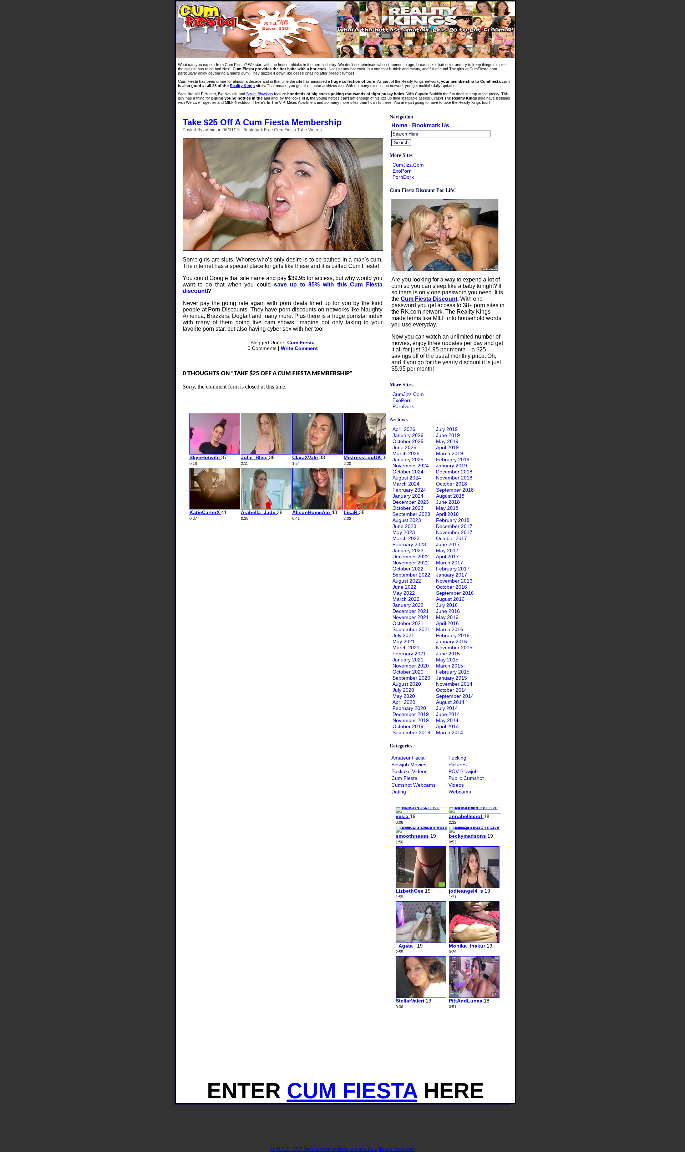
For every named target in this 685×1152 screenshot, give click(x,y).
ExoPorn (402, 171)
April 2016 (447, 623)
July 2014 (447, 708)
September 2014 (455, 696)
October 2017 (451, 538)
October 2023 (407, 508)
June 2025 (404, 447)
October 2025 (407, 441)
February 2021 (409, 653)
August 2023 (406, 520)
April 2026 (403, 429)
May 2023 (403, 532)
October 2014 (451, 690)
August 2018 (450, 496)
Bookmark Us (430, 125)
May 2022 (403, 593)
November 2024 (410, 465)
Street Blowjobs (259, 94)
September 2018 (455, 490)
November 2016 (454, 581)
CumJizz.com (408, 165)
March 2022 (406, 599)
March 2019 (449, 453)
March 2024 (406, 484)
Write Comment (299, 348)
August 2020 (406, 684)
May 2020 (403, 696)
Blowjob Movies (408, 764)
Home (399, 125)
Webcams (459, 792)
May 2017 (447, 550)
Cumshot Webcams (413, 785)
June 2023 (404, 526)
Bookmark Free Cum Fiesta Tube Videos (282, 129)
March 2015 (449, 666)
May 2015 (447, 660)
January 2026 (407, 435)
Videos (456, 785)
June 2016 (448, 611)
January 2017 (451, 575)
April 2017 (447, 556)
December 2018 (454, 471)
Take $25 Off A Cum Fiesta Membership (262, 122)
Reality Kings (242, 85)
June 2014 (448, 714)
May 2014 (447, 720)
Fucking (457, 758)
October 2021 (407, 623)
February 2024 (409, 490)
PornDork (403, 177)
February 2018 (453, 520)
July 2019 (447, 429)
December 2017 (454, 526)
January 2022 (407, 605)
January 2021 (407, 660)
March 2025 (406, 453)
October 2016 (451, 587)
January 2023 (407, 550)
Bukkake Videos (409, 771)
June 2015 (448, 653)
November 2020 (410, 666)
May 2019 (447, 441)
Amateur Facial (408, 758)
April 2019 (447, 447)
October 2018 (451, 484)
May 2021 (403, 641)
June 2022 (404, 587)
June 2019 (448, 435)
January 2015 (451, 678)
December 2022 (410, 556)
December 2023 (410, 502)
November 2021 (410, 617)
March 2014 (449, 732)
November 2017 (454, 532)
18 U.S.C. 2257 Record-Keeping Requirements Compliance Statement (342, 1149)
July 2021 (403, 635)
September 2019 (411, 732)
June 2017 (448, 544)
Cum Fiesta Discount (429, 299)
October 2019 (407, 726)
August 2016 (450, 599)
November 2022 (410, 562)
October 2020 (407, 672)
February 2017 (453, 569)
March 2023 (406, 538)
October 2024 (407, 471)
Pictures (457, 764)
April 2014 (447, 726)
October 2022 (407, 569)
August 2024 (406, 478)
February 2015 (453, 672)
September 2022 (411, 575)
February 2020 (409, 708)
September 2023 (411, 514)
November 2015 (454, 647)
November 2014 (454, 684)
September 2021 (411, 629)
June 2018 (448, 502)
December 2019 (410, 714)
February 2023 (409, 544)
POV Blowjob (463, 771)
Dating (398, 792)
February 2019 (453, 459)
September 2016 (455, 593)
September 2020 (411, 678)
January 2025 (407, 459)
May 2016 (447, 617)
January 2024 (407, 496)
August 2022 (406, 581)
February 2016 (453, 635)
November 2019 (410, 720)
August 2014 (450, 702)
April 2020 (403, 702)
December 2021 (410, 611)
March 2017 (449, 562)
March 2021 (406, 647)
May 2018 (447, 508)
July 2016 (447, 605)
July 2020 (403, 690)
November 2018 (454, 478)
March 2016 (449, 629)
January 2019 (451, 465)
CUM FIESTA (352, 1091)
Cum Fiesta (301, 342)
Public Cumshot (466, 778)
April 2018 (447, 514)
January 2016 (451, 641)
